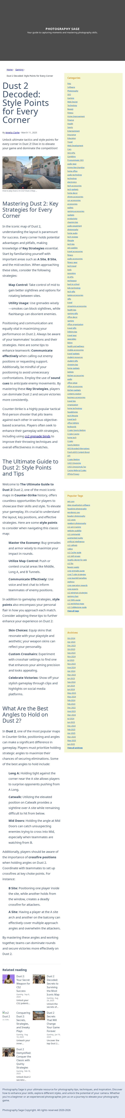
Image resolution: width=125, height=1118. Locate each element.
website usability (74, 530)
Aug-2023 (71, 711)
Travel (70, 142)
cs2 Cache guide (74, 552)
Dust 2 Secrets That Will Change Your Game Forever (53, 1022)
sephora (70, 581)
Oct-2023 (71, 649)
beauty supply (73, 567)
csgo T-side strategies (76, 574)
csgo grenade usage (76, 570)
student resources (75, 357)
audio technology (74, 175)
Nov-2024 (71, 656)
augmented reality (75, 538)
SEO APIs (71, 153)
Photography (72, 91)
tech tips (71, 244)
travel (69, 302)
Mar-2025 (71, 737)
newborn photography (76, 523)
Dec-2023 (71, 645)
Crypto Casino (73, 434)
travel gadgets (73, 353)
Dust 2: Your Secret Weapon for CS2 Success (23, 984)
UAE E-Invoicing (74, 463)
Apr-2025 (71, 733)
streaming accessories (77, 306)
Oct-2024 (71, 638)
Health (70, 123)
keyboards (71, 426)
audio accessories (75, 258)
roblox (70, 549)
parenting (71, 273)
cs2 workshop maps (75, 603)
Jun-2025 (71, 744)
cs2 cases (71, 519)
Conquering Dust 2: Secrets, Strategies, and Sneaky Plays (23, 1022)
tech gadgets (72, 189)
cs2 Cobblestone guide (77, 607)
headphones (72, 412)
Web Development (75, 145)
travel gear (72, 335)
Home (10, 69)
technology (72, 178)
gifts (69, 299)
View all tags (73, 611)
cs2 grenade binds (37, 436)
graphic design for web (77, 560)
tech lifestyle (72, 415)
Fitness (70, 112)
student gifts (72, 361)
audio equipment (74, 226)
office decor (72, 317)
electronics (72, 182)
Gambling (71, 156)
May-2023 (71, 693)
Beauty (70, 109)
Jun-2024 (71, 689)
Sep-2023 (71, 653)
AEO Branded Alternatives (78, 448)
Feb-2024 (71, 700)
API (68, 456)
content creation (74, 393)
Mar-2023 (71, 675)
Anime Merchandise (75, 167)
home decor (72, 193)
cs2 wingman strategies (77, 592)
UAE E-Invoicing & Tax (76, 466)
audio (69, 379)
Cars (69, 149)
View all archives (75, 747)
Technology (72, 105)
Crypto (70, 441)
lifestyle (70, 240)
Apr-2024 (71, 671)
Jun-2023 (71, 722)
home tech (71, 437)
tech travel (71, 266)
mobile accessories (75, 350)
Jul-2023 (70, 660)
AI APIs (70, 277)
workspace (72, 280)
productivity (72, 218)
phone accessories (75, 196)
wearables (71, 339)
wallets (70, 207)
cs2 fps (70, 563)
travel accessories (75, 251)
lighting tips (72, 331)
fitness (70, 255)
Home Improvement (76, 116)
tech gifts (71, 291)
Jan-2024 (71, 685)
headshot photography (77, 508)
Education (71, 138)
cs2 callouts (72, 545)
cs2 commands (73, 534)
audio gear (72, 164)
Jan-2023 (71, 678)
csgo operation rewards (77, 585)
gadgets (70, 215)
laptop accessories (75, 295)
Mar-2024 (71, 715)
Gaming (19, 69)
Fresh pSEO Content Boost (78, 452)
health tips (71, 310)
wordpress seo (73, 512)
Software (71, 87)
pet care (70, 501)
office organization (75, 324)
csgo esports (72, 589)
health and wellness (75, 346)
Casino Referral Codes (76, 470)
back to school (73, 284)
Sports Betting (73, 445)
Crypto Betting (73, 459)
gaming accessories (75, 211)
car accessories (74, 200)
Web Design (72, 102)
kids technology (73, 288)
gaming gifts (72, 313)
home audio (72, 233)
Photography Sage (63, 29)
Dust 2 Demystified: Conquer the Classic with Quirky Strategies (23, 1058)
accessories (72, 204)
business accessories (76, 397)
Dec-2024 (71, 726)
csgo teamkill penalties (77, 578)
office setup (72, 383)
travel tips (71, 401)
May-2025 (71, 740)
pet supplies (72, 248)
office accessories (75, 386)
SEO (69, 94)
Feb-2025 (71, 729)
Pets (69, 83)
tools (69, 269)
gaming (70, 320)
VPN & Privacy (73, 474)
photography (72, 229)
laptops (70, 372)
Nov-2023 (71, 664)
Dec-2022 (71, 707)
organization (72, 404)
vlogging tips (72, 364)
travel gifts (71, 328)
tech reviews (72, 237)
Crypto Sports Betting (76, 430)
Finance (70, 120)
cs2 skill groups (73, 556)
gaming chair (73, 596)
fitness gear (72, 262)
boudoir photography (76, 516)
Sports (70, 127)
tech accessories (74, 185)
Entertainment (73, 131)
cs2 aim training (74, 527)
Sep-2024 (71, 682)
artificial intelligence (75, 541)
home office (72, 171)
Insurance (71, 134)
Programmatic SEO (75, 160)
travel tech (71, 419)
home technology (74, 408)
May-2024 (71, 696)
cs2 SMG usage (73, 600)
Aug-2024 (71, 667)
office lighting (73, 423)
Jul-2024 (70, 718)
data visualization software (78, 505)
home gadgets (73, 368)
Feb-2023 (71, 704)
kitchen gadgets (74, 390)
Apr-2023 (71, 642)
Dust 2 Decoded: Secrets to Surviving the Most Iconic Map (53, 985)
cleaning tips (72, 222)
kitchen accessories (75, 375)
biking (69, 342)
